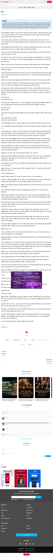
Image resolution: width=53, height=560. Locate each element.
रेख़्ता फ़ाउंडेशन (29, 507)
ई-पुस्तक (32, 7)
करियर (27, 515)
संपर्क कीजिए (28, 513)
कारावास (29, 344)
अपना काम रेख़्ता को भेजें (5, 518)
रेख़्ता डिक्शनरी (4, 528)
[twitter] (23, 544)
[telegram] (33, 544)
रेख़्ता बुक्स (3, 531)
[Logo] (5, 2)
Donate (44, 2)
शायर (20, 7)
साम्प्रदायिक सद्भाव (16, 340)
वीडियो (29, 7)
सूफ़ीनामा (28, 525)
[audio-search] (51, 5)
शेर (22, 7)
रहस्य (22, 344)
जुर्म (39, 340)
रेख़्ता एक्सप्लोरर (29, 518)
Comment (48, 456)
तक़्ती (2, 513)
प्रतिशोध (32, 340)
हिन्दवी (2, 525)
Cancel (43, 456)
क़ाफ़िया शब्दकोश (4, 510)
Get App (49, 1)
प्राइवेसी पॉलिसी (21, 548)
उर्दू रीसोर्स (3, 515)
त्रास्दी (25, 340)
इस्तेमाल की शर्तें (27, 548)
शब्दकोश (25, 7)
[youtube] (26, 544)
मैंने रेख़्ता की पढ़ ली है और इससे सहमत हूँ (23, 499)
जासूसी (7, 340)
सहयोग (2, 507)
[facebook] (20, 544)
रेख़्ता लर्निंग (28, 528)
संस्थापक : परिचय (29, 510)
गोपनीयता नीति (20, 499)
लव (46, 340)
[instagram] (30, 544)
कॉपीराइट (32, 548)
